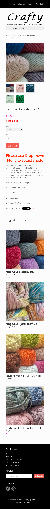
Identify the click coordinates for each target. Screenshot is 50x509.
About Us (9, 456)
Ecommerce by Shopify (23, 502)
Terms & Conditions (14, 459)
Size (7, 126)
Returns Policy (12, 463)
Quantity (9, 135)
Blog (7, 453)
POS (33, 500)
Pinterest (13, 488)
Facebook (8, 488)
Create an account (25, 4)
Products (17, 35)
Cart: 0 (42, 4)
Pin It (35, 208)
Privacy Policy (12, 466)
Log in (15, 4)
